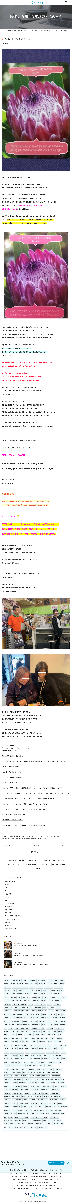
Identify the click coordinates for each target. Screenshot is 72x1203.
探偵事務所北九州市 (25, 1028)
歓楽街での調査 (36, 1093)
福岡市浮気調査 (49, 1079)
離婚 (21, 1127)
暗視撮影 (10, 1028)
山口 (21, 1000)
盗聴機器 (15, 1082)
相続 (37, 1103)
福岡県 (26, 1055)
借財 (12, 1045)
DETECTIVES (7, 1065)
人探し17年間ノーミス (42, 1100)
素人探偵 (11, 1024)
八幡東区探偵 (16, 987)
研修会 (16, 1028)
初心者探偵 (20, 1052)
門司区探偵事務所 (27, 1079)
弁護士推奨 (6, 1021)
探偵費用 (24, 1106)
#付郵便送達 (36, 868)
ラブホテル (34, 1041)
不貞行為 (30, 1004)
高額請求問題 (20, 1014)
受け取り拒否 (30, 1113)
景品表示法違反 (13, 1089)
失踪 (21, 1038)
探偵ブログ (43, 1000)
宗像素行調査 (18, 1120)
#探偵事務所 (56, 860)
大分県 (22, 1031)
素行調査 (4, 836)
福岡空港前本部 (33, 1021)
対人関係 (63, 1021)
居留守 (37, 1113)
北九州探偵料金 (37, 1096)
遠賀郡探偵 (32, 987)
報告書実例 (45, 1007)
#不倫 (48, 864)
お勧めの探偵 (58, 1110)
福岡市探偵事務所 (59, 1079)
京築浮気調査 (49, 1110)
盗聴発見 (60, 1103)
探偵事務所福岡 (8, 1113)
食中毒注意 (63, 1100)
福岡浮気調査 (49, 1028)
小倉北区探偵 (48, 1048)
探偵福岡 (28, 838)
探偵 (58, 1124)
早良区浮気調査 (16, 1086)
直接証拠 (13, 1072)
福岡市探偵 (14, 1041)
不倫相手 (37, 1004)
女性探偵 (18, 1096)
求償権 (5, 1024)
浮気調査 (24, 980)
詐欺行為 (43, 1035)
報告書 (16, 1127)
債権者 (42, 1113)
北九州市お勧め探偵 (17, 1110)
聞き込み (42, 1065)
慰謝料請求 (37, 990)
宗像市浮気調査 (17, 1079)
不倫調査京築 (27, 1093)
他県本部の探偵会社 (16, 1021)
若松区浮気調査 (60, 1082)
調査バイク (52, 1038)
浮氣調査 (6, 997)
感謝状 (57, 1011)
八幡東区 (21, 1055)
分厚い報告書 (24, 1045)
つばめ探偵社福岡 (57, 1055)
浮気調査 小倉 (41, 836)
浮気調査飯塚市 (46, 1076)
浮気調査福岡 (34, 838)
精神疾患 (63, 1011)
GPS (36, 1106)
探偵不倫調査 (24, 1076)
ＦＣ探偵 (42, 1028)
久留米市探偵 (7, 1086)
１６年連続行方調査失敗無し (11, 1069)
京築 (25, 1000)
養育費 (62, 1113)
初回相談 (17, 1058)
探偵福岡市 (62, 1024)
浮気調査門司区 (51, 1062)
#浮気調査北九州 (11, 860)
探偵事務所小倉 (8, 1011)
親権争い (17, 1076)
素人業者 (23, 1058)
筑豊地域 (36, 1110)
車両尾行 (44, 1014)
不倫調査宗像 (22, 1082)
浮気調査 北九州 (33, 836)
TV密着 (32, 1103)
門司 (61, 1045)
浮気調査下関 (14, 1055)
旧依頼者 (64, 1058)
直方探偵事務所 (46, 1058)
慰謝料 (31, 1127)
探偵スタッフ (47, 1055)
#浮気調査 (55, 864)
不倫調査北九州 (31, 1072)
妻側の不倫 (6, 1041)
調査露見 (27, 1052)
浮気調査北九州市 (42, 1011)
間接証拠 (19, 1072)
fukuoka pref (15, 1065)
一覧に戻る (36, 845)
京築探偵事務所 (53, 997)
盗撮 (5, 1117)
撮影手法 (15, 1103)
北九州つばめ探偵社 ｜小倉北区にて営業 (14, 777)
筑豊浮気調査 (26, 1041)
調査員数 (56, 1024)
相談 (62, 1124)
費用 (5, 1127)
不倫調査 (36, 993)
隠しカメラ (39, 1055)
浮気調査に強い (28, 1110)
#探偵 (64, 860)
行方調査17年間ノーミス (10, 1124)
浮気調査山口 (7, 1082)
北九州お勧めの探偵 (51, 1106)
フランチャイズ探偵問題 (16, 1017)
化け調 (30, 1096)
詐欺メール (13, 1035)
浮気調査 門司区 (20, 838)
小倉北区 (6, 993)
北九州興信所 (7, 1110)
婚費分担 (53, 1007)
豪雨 (18, 1031)
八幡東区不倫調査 (55, 1089)
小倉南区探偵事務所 (17, 1093)
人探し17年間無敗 (54, 1117)
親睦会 (25, 1017)
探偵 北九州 (25, 836)
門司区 (23, 997)
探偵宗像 (6, 1055)
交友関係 (6, 1045)
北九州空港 (32, 1100)
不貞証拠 (50, 1000)
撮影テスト (33, 1062)
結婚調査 (53, 990)
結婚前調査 (59, 1038)
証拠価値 (59, 1120)
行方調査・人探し (17, 836)
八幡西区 (57, 1052)
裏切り (44, 1120)
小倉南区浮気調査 (52, 980)
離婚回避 (49, 1041)
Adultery (56, 1045)
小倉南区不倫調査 (47, 1096)
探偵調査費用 (7, 1100)
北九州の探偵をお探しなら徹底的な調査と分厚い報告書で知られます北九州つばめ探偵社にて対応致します (35, 761)
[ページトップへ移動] (69, 1163)
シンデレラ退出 (57, 1041)
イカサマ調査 (62, 1017)
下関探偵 (45, 997)
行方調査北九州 (30, 1069)
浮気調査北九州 (32, 980)
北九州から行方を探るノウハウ (11, 772)
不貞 (24, 1072)
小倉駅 (53, 1058)
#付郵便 (63, 864)
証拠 (46, 1127)
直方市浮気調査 (44, 1089)
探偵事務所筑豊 (40, 1052)
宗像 (12, 1048)
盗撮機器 (10, 1117)
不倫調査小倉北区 (58, 1096)
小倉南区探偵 (7, 1106)
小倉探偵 (41, 1048)
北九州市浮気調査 (48, 987)
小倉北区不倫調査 (35, 1089)
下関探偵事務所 (55, 1113)
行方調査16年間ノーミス (47, 1086)
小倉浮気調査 (45, 990)
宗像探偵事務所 (41, 1062)
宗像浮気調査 (37, 1058)
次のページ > (65, 845)
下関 (20, 1041)
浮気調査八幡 (29, 990)
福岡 (5, 1028)
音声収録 (57, 1086)
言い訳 (43, 1024)
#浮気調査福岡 (31, 864)
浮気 (8, 836)
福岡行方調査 (40, 1038)
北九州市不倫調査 (8, 1058)
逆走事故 (17, 1045)
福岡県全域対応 (51, 1035)
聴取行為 (35, 1065)
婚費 (17, 1038)
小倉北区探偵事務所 (23, 1103)
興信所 (20, 1062)
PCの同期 (22, 1069)
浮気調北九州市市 (59, 1028)
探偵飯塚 (63, 1052)
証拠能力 (34, 1011)
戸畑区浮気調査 (44, 1103)
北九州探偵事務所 (42, 980)
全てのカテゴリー (10, 881)
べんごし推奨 (51, 1120)
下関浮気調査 (16, 1004)
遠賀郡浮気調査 (30, 1124)
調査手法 (33, 1055)
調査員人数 (51, 1011)
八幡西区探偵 (7, 987)
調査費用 (25, 1021)
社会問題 (37, 1035)
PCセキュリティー (28, 1035)
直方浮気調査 (24, 987)
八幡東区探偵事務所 (9, 1096)
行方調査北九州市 (58, 1069)
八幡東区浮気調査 (31, 1082)
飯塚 (16, 1048)
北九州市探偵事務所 (9, 1038)
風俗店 (58, 1007)
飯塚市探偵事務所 (56, 1076)
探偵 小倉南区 (56, 836)
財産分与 (29, 1007)
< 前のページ (6, 845)
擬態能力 (24, 1096)
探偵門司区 (39, 987)
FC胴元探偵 (13, 1052)
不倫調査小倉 (7, 1093)
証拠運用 (17, 1117)
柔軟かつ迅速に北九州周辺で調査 (12, 756)
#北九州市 (21, 864)
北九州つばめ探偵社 (43, 838)
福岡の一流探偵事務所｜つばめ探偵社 (14, 814)
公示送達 (49, 993)
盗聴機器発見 (61, 1031)
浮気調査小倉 (42, 983)
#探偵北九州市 (11, 864)
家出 (46, 1038)
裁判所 (31, 1045)
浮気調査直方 (25, 1086)
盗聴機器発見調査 (37, 1120)
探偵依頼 (28, 1031)
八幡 (19, 997)
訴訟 (55, 1014)
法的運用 (29, 1058)
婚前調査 (34, 997)
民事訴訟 (23, 1007)
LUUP (48, 1072)
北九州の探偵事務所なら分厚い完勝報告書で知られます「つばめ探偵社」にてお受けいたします (32, 788)
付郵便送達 (8, 894)
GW (34, 1079)
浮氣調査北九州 (57, 993)
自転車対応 (56, 1021)
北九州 (53, 1124)
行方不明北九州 (36, 1031)
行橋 (55, 1048)
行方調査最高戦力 (54, 1100)
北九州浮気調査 (62, 997)
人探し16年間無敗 (47, 1069)
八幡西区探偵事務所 (23, 1089)
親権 (49, 1031)
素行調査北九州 (39, 1124)
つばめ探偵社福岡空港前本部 (23, 1024)
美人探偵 (49, 1021)
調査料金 (26, 1062)
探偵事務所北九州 (36, 1024)
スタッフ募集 (42, 1021)
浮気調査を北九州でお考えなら (11, 783)
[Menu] (69, 2)
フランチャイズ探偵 (9, 1000)
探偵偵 (58, 1058)
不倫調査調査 (7, 1103)
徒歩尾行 (38, 1014)
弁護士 (25, 1127)
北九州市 (49, 983)
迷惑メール (41, 1106)
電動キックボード (41, 1072)
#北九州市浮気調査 (35, 860)
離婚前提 (6, 1031)
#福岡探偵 (41, 864)
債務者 (48, 1113)
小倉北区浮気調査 (16, 980)
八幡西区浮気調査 (50, 1082)
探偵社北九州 (35, 1028)
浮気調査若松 (28, 993)
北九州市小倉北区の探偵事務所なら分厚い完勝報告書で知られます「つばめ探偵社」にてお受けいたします (35, 793)
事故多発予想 (55, 1072)
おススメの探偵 (34, 1117)
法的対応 (17, 1007)
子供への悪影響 (26, 1011)
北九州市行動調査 (8, 1120)
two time (59, 1062)
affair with (22, 1065)
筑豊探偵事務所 (16, 1106)
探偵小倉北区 (48, 836)
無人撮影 (13, 1031)
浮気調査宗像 (50, 1052)
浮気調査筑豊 (42, 1041)
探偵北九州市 (58, 1000)
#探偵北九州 (23, 860)
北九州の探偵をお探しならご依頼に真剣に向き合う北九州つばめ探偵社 (24, 804)
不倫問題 (6, 1017)
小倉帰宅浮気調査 (35, 1086)
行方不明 (44, 1031)
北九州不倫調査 (43, 1117)
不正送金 (20, 1035)
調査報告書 (23, 1004)
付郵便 (50, 1014)
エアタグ (29, 1065)
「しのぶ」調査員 (29, 1014)
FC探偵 (54, 1031)
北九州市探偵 (60, 990)
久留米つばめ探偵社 (16, 184)
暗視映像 (21, 1048)
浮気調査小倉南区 (8, 1007)
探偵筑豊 (27, 1048)
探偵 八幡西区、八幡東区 (8, 838)
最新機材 (6, 1072)
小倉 (36, 983)
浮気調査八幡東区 (55, 1093)
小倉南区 (13, 993)
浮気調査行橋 (7, 990)
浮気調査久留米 (29, 983)
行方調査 (62, 983)
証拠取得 (32, 1076)
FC (58, 1048)
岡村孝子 (55, 1017)
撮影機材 (59, 1035)
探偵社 (39, 997)
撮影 (15, 1113)
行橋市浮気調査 (21, 1113)
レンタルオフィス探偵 (9, 1014)
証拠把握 (49, 1024)
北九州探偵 (13, 997)
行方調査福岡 (49, 1065)
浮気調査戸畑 (20, 993)
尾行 (36, 1127)
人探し (14, 990)
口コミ (5, 1089)
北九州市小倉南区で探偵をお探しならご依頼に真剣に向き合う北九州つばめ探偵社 (28, 798)
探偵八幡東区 (53, 1103)
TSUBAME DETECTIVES (40, 1045)
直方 (62, 1048)
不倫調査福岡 (40, 1079)
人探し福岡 (38, 1069)
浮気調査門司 (21, 990)
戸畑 (28, 997)
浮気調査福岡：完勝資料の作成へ (12, 820)
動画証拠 (6, 1035)
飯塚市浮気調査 (27, 1120)
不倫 (11, 836)
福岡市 (33, 1052)
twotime (49, 1045)
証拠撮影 (33, 1038)
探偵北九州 (6, 980)
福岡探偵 (6, 983)
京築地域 (6, 1052)
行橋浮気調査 (7, 1004)
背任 (19, 1124)
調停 (59, 1014)
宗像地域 (42, 1110)
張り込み (41, 1127)
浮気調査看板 (17, 1011)
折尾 (65, 1045)
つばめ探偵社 (36, 1000)
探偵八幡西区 (45, 1093)
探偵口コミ (64, 1086)
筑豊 (29, 1000)
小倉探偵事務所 (37, 1007)
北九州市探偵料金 (17, 1100)
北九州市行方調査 (8, 1076)
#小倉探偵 (46, 860)
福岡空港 (25, 1100)
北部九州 (43, 1004)
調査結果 (6, 1062)
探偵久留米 (34, 1048)
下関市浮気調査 (24, 1117)
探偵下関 (6, 1048)
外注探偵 (47, 1124)
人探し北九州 (41, 1082)
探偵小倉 (49, 1004)
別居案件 (38, 1076)
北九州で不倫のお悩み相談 (10, 767)
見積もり (10, 1127)
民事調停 (30, 1106)
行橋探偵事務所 (8, 1079)
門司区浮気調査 (58, 987)
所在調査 (26, 1038)
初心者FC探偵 (14, 1062)
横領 (23, 1124)
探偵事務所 (61, 980)
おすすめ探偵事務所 (62, 1106)
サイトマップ (59, 1188)
